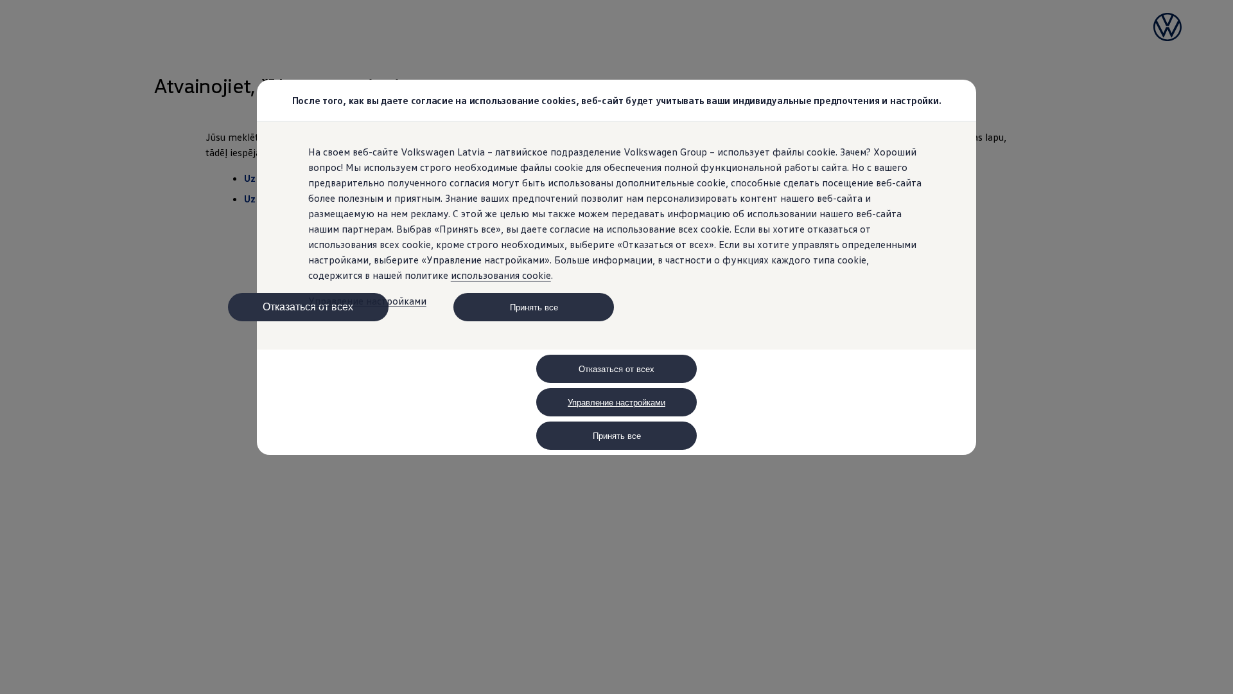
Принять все (534, 307)
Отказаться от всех (308, 306)
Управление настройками (367, 300)
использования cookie (501, 275)
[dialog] (616, 347)
